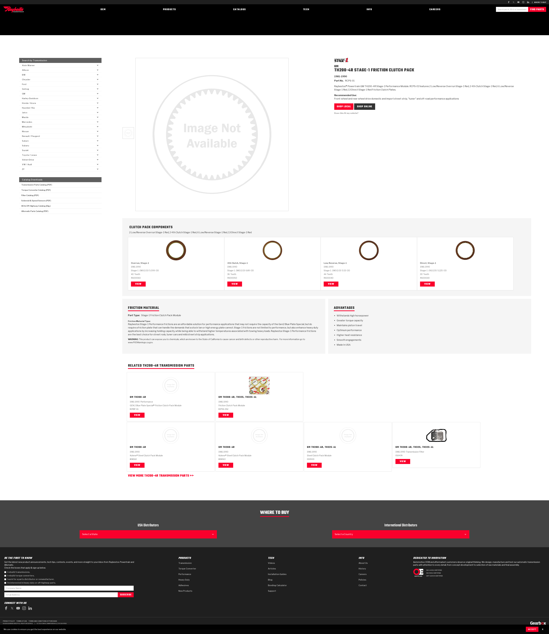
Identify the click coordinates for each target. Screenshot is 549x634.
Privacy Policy (9, 621)
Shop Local (344, 107)
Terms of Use (21, 621)
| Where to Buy (539, 2)
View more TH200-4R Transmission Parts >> (161, 476)
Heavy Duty (184, 580)
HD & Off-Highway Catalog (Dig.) (36, 206)
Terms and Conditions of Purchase (42, 621)
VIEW (137, 465)
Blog (270, 580)
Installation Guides (277, 574)
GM (131, 397)
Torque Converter (187, 568)
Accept (532, 629)
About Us (363, 563)
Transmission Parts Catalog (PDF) (36, 185)
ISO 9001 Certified (433, 573)
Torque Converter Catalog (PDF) (36, 190)
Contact (363, 585)
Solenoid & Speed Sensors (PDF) (36, 200)
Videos (271, 563)
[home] (14, 9)
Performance (184, 574)
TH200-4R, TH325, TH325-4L (240, 397)
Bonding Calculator (277, 585)
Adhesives (183, 585)
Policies (362, 580)
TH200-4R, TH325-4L (323, 447)
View (138, 284)
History (362, 568)
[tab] (128, 133)
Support (272, 591)
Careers (363, 574)
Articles (272, 568)
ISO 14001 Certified (434, 570)
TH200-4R (140, 397)
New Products (185, 591)
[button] (60, 65)
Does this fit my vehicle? (346, 113)
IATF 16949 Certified (434, 576)
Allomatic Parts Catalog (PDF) (34, 211)
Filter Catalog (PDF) (30, 195)
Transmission (185, 563)
